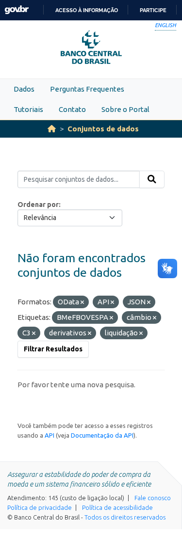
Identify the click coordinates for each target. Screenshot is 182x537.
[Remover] (82, 302)
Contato (72, 109)
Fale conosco (152, 497)
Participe (153, 10)
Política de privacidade (39, 507)
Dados (24, 89)
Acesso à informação (86, 10)
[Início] (52, 129)
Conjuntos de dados (103, 129)
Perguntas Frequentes (87, 89)
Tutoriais (28, 109)
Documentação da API (102, 435)
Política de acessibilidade (117, 507)
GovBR (16, 10)
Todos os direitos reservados (124, 517)
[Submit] (152, 179)
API (49, 435)
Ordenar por (38, 204)
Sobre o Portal (125, 109)
